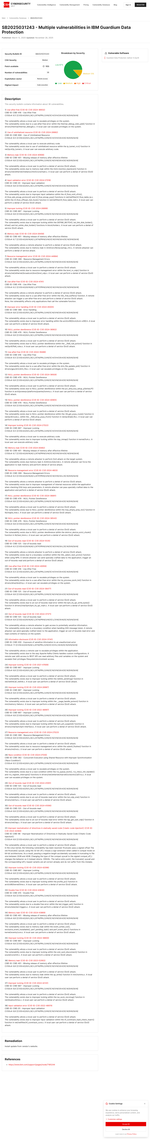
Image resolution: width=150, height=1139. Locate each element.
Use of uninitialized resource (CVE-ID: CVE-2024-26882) (32, 132)
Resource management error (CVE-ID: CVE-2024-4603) (33, 470)
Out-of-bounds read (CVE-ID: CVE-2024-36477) (29, 588)
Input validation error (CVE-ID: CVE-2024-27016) (29, 180)
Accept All (125, 1124)
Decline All (126, 1129)
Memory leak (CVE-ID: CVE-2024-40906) (25, 155)
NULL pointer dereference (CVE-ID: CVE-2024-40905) (32, 400)
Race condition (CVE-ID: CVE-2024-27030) (27, 755)
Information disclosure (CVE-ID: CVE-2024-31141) (30, 639)
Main (4, 18)
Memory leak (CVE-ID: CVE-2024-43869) (26, 912)
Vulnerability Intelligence (46, 5)
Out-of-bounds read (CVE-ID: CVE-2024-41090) (29, 805)
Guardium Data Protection (116, 58)
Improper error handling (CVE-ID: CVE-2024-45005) (30, 307)
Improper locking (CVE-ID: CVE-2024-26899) (27, 208)
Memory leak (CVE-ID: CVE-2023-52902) (26, 960)
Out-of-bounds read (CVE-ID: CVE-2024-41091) (29, 783)
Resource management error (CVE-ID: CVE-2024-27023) (33, 732)
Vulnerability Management (70, 5)
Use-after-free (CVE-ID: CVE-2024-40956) (27, 566)
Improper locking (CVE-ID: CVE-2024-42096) (28, 867)
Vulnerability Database (101, 5)
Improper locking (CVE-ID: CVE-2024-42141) (28, 983)
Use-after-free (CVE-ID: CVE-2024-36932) (26, 110)
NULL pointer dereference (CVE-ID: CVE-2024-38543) (32, 518)
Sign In (128, 5)
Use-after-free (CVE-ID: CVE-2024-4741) (25, 281)
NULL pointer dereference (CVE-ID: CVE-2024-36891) (32, 495)
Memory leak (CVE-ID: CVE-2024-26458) (25, 234)
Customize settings (115, 1119)
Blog (115, 5)
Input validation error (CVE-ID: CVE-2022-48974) (30, 1005)
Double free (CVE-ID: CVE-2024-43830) (26, 890)
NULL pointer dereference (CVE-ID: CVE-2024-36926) (32, 374)
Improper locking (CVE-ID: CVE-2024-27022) (28, 425)
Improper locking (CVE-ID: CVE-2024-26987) (28, 687)
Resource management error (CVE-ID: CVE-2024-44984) (32, 256)
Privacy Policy (132, 1134)
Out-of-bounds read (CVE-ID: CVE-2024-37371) (29, 614)
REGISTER (140, 5)
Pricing (86, 5)
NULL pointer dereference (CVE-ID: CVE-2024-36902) (32, 329)
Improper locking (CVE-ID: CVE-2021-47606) (28, 665)
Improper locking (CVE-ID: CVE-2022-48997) (28, 710)
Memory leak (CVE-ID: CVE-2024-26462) (26, 448)
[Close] (144, 1103)
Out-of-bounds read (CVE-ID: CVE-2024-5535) (29, 541)
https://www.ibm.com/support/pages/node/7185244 (32, 1064)
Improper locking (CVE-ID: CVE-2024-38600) (28, 938)
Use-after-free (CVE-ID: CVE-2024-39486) (27, 352)
